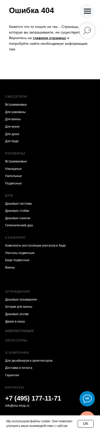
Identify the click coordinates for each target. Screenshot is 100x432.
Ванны (10, 267)
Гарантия (12, 375)
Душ (9, 195)
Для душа (12, 134)
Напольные (13, 176)
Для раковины (15, 112)
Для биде (12, 141)
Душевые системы (18, 203)
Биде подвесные (17, 260)
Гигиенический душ (19, 225)
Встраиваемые (16, 104)
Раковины (15, 153)
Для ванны (13, 119)
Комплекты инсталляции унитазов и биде (35, 245)
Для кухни (12, 126)
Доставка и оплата (18, 368)
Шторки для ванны (18, 306)
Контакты (14, 387)
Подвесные (13, 183)
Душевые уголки (17, 314)
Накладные (13, 169)
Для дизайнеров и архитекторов (28, 360)
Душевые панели (17, 218)
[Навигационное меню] (87, 11)
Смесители (16, 96)
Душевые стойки (17, 211)
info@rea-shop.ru (17, 405)
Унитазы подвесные (20, 253)
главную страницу (49, 38)
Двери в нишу (15, 321)
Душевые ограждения (21, 299)
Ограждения (17, 291)
